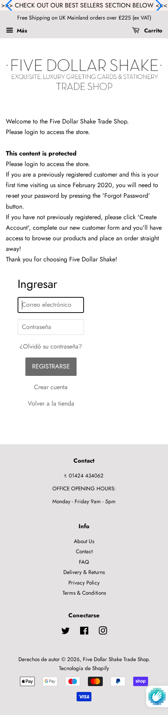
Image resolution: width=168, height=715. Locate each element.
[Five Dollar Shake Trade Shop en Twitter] (65, 632)
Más (21, 30)
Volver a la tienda (51, 403)
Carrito (152, 30)
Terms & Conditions (84, 593)
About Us (84, 541)
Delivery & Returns (84, 572)
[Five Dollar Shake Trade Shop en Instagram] (102, 632)
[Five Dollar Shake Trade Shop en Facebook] (84, 632)
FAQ (84, 562)
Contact (84, 551)
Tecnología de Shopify (84, 668)
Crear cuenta (51, 387)
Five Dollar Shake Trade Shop (115, 659)
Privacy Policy (84, 582)
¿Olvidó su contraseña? (51, 346)
